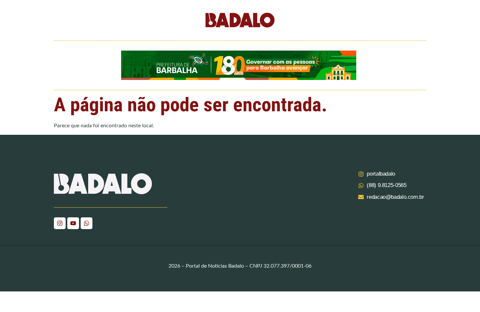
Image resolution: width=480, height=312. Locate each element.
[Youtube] (73, 223)
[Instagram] (60, 223)
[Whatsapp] (86, 223)
